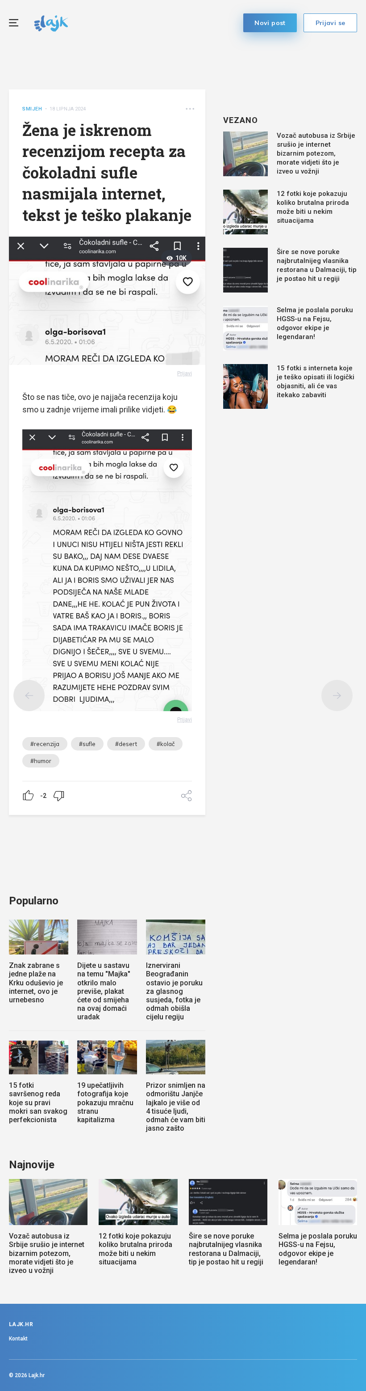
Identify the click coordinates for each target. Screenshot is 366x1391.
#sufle (87, 743)
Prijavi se (330, 23)
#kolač (166, 743)
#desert (126, 743)
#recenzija (44, 743)
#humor (40, 760)
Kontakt (18, 1339)
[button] (190, 109)
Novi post (270, 23)
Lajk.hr (37, 1375)
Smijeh (32, 109)
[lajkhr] (51, 22)
